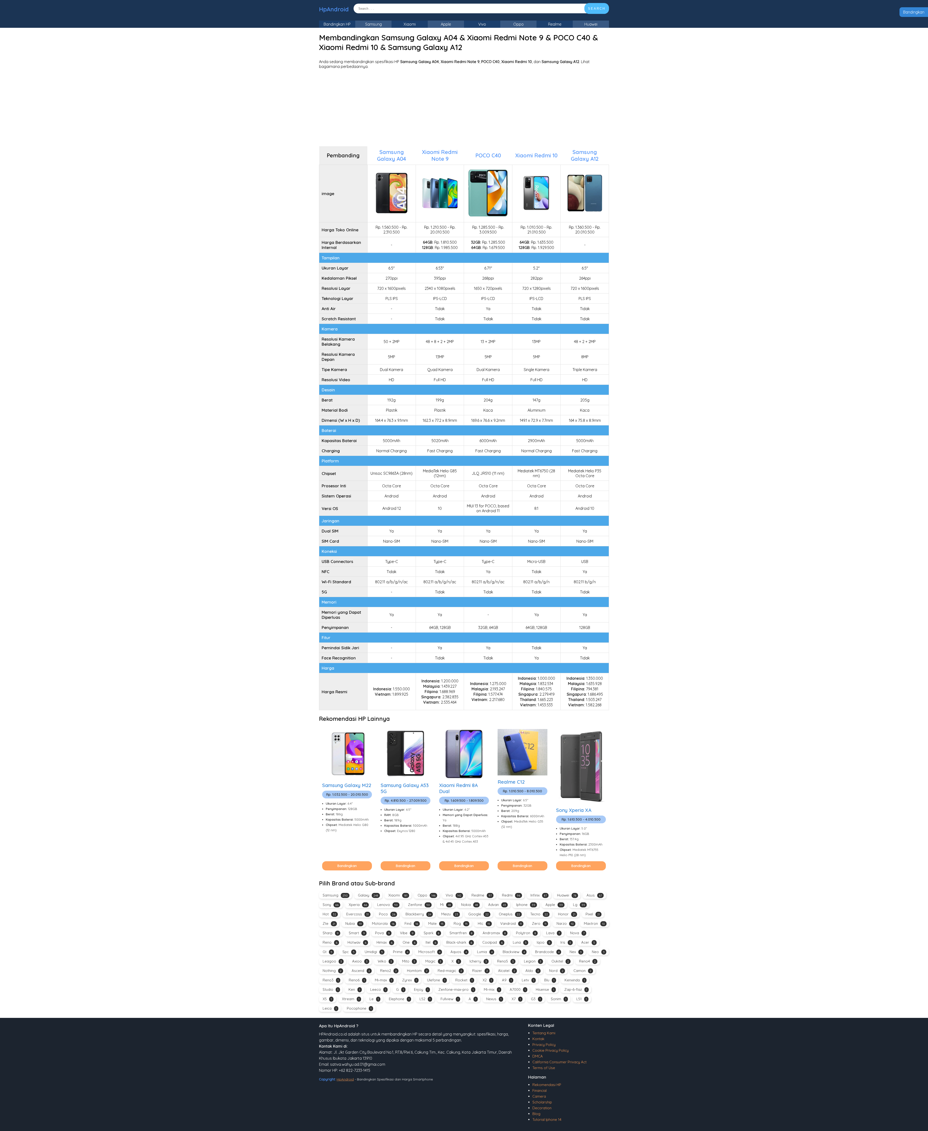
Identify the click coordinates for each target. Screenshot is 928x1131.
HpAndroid (334, 9)
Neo (598, 951)
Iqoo (543, 942)
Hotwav (357, 942)
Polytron (526, 933)
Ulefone (436, 980)
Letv (528, 980)
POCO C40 (488, 155)
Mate (435, 923)
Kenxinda (575, 980)
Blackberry (418, 914)
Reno (330, 942)
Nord (556, 970)
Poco (387, 914)
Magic (433, 961)
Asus (594, 895)
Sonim (558, 999)
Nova (577, 933)
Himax (384, 942)
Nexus (493, 999)
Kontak (538, 1038)
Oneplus (509, 914)
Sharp (331, 933)
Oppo (518, 24)
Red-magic (450, 970)
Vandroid (511, 923)
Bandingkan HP (337, 24)
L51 (581, 999)
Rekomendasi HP (546, 1084)
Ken (354, 989)
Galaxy (368, 895)
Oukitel (560, 961)
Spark (431, 933)
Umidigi (374, 951)
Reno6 (357, 980)
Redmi (511, 895)
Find (411, 923)
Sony (331, 904)
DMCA (537, 1056)
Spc (348, 951)
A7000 (518, 989)
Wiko (385, 961)
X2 (487, 980)
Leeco (378, 989)
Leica (330, 1008)
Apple (446, 24)
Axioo (360, 961)
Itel (431, 942)
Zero (539, 923)
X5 (327, 999)
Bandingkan (913, 12)
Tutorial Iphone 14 (546, 1119)
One (409, 942)
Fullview (449, 999)
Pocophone (359, 1008)
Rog (461, 923)
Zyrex (409, 980)
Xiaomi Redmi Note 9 (440, 155)
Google (478, 914)
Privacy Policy (544, 1044)
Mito (408, 961)
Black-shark (459, 942)
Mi (445, 904)
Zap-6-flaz (575, 989)
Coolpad (492, 942)
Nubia (353, 923)
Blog (536, 1113)
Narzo (565, 923)
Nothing (332, 970)
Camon (582, 970)
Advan (497, 904)
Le (374, 999)
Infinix (538, 895)
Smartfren (461, 933)
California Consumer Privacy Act (559, 1062)
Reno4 (587, 961)
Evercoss (357, 914)
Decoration (541, 1108)
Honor (566, 914)
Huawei (590, 24)
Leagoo (332, 961)
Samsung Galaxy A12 (585, 155)
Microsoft (429, 951)
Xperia (358, 904)
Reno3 (331, 980)
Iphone (525, 904)
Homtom (417, 970)
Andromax (494, 933)
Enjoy (421, 989)
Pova (382, 933)
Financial (539, 1090)
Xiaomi (410, 24)
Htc (484, 923)
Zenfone (419, 904)
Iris (565, 942)
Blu (549, 980)
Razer (480, 970)
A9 (507, 980)
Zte (329, 923)
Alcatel (506, 970)
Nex (576, 951)
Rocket (463, 980)
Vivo (482, 24)
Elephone (399, 999)
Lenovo (387, 904)
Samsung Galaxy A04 (391, 155)
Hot (329, 914)
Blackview (514, 951)
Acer (588, 942)
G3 (536, 999)
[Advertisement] (464, 107)
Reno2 (388, 970)
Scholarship (542, 1102)
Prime (400, 951)
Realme (554, 24)
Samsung (373, 24)
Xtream (350, 999)
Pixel (593, 914)
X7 (516, 999)
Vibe (406, 933)
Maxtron (594, 923)
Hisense (545, 989)
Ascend (361, 970)
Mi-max (383, 980)
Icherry (478, 961)
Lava (553, 933)
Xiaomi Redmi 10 (536, 155)
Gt (327, 951)
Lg (579, 904)
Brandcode (547, 951)
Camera (539, 1096)
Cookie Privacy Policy (550, 1050)
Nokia (469, 904)
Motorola (383, 923)
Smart (357, 933)
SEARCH (596, 8)
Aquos (458, 951)
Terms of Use (543, 1067)
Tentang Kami (543, 1033)
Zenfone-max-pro (456, 989)
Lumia (485, 951)
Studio (330, 989)
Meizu (449, 914)
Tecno (539, 914)
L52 (425, 999)
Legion (532, 961)
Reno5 (505, 961)
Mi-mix (492, 989)
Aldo (532, 970)
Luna (520, 942)
